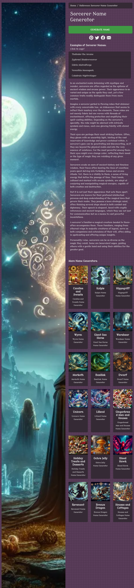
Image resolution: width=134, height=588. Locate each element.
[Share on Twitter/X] (97, 39)
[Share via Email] (109, 39)
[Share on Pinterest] (91, 39)
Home (73, 5)
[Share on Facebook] (103, 39)
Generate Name (101, 30)
